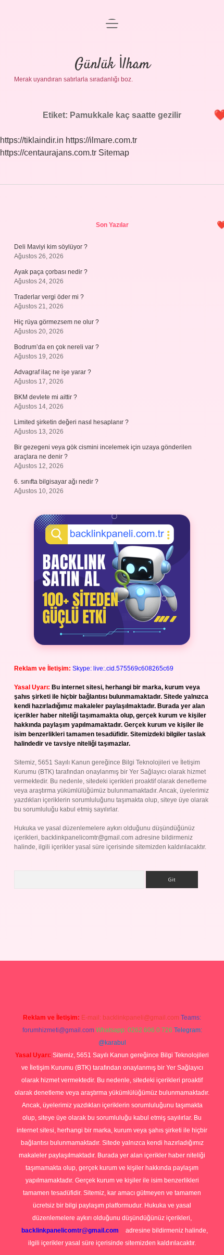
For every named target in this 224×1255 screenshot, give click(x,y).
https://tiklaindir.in (32, 140)
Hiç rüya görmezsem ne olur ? (56, 322)
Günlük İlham (112, 64)
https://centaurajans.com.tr (48, 152)
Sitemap (113, 152)
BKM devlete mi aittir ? (45, 397)
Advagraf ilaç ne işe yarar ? (52, 372)
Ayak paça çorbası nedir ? (51, 272)
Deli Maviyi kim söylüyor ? (51, 246)
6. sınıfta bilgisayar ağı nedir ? (56, 481)
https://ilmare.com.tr (101, 140)
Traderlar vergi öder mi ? (49, 297)
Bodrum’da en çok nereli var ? (56, 347)
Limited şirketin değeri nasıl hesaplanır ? (71, 422)
